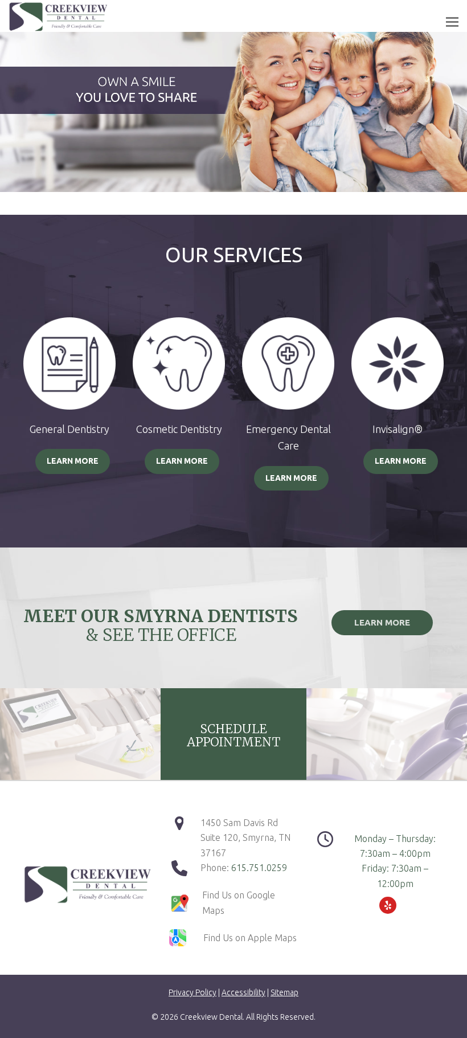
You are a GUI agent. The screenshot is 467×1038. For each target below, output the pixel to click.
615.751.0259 (259, 868)
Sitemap (284, 992)
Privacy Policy (192, 992)
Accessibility (243, 992)
